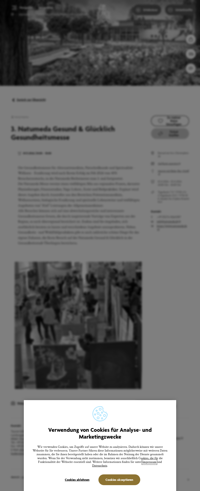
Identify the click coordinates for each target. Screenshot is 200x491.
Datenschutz (99, 466)
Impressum (149, 462)
